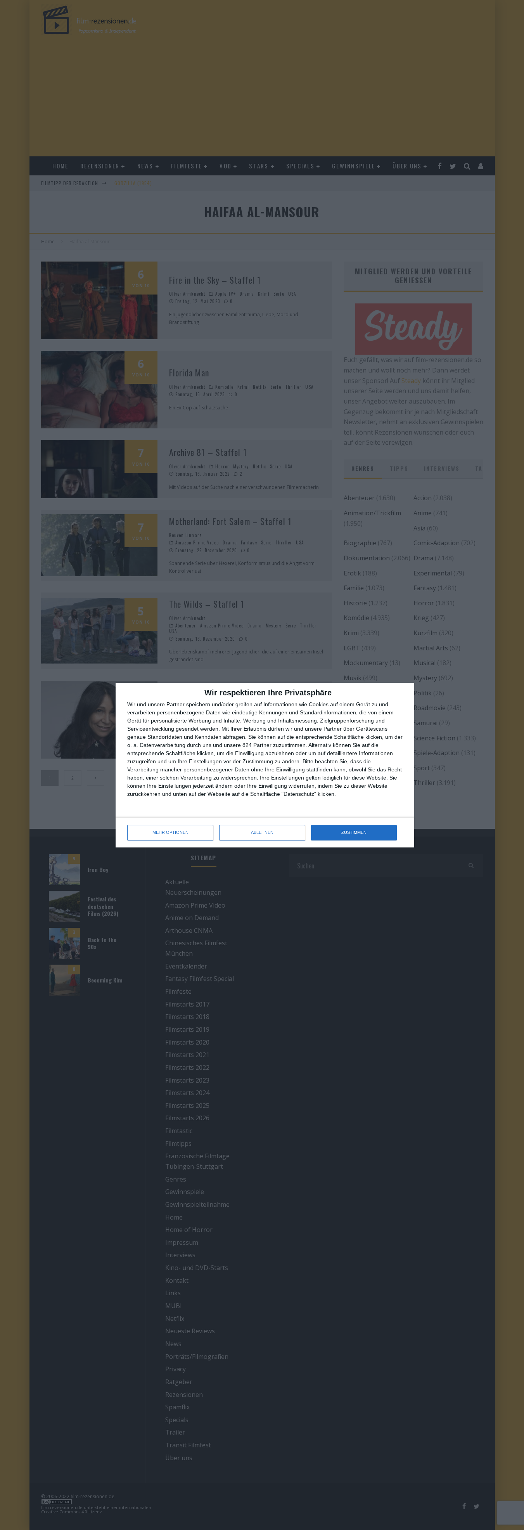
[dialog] (265, 765)
